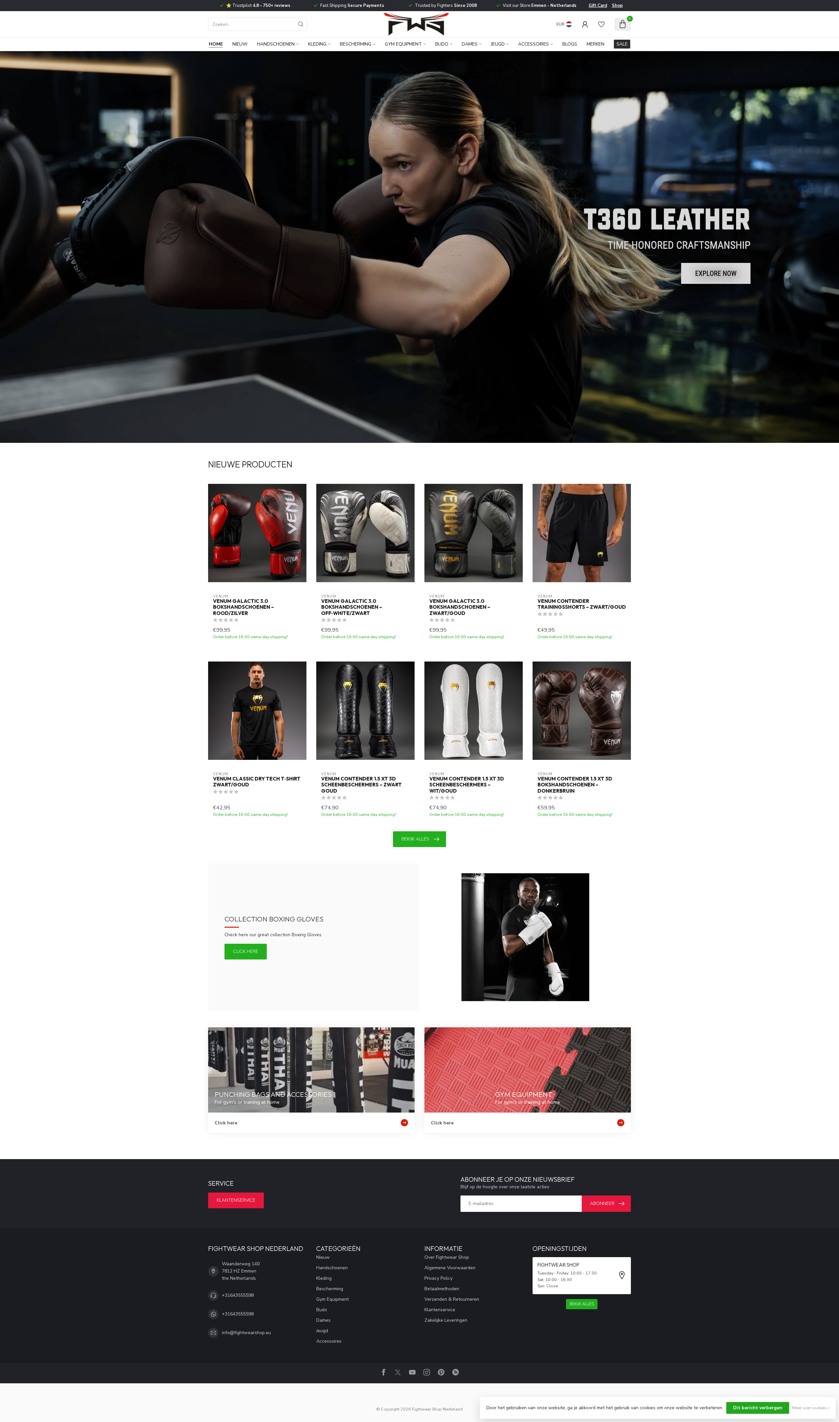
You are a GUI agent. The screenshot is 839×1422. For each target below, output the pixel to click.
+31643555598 (238, 1295)
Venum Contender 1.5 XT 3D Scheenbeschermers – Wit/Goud (466, 785)
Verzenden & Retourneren (451, 1299)
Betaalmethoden (441, 1289)
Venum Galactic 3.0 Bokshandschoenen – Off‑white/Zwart (351, 607)
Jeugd (498, 44)
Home (216, 44)
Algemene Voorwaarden (450, 1268)
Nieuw (239, 44)
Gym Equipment (403, 44)
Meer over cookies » (810, 1408)
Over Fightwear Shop (446, 1257)
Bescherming (355, 44)
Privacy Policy (438, 1278)
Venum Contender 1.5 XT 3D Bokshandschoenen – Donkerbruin (574, 785)
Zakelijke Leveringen (445, 1320)
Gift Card (598, 6)
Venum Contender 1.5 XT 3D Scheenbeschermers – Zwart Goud (361, 785)
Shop (617, 6)
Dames (470, 44)
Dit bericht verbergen (757, 1408)
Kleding (317, 44)
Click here (245, 951)
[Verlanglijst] (601, 24)
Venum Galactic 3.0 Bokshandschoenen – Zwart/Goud (459, 607)
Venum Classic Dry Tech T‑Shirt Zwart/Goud (257, 782)
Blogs (569, 44)
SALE (622, 44)
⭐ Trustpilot (258, 6)
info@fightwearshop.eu (246, 1333)
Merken (595, 44)
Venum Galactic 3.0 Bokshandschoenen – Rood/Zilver (243, 607)
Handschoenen (276, 44)
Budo (441, 44)
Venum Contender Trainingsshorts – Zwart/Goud (581, 604)
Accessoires (533, 44)
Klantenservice (236, 1200)
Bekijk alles (415, 839)
